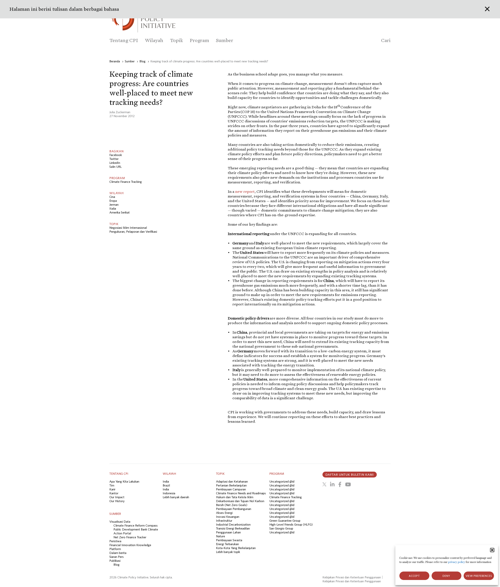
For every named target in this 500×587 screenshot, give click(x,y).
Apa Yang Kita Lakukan (124, 481)
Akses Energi (224, 512)
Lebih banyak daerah (176, 497)
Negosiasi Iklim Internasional (128, 227)
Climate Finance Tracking (125, 181)
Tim (111, 485)
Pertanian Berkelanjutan (231, 485)
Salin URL (115, 166)
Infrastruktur (224, 520)
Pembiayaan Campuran (231, 489)
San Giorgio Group (281, 528)
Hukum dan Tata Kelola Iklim (234, 497)
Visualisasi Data (119, 521)
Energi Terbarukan (227, 544)
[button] (492, 550)
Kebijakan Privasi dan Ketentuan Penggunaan (351, 577)
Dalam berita (117, 553)
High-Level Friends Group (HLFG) (291, 524)
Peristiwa (115, 541)
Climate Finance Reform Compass (135, 525)
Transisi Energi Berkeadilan (233, 528)
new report (245, 191)
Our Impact (116, 497)
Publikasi (115, 560)
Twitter (114, 159)
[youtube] (348, 484)
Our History (117, 501)
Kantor (113, 493)
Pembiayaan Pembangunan (233, 509)
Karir (112, 489)
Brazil (166, 485)
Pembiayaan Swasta (229, 540)
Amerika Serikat (119, 212)
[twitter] (324, 484)
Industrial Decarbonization (233, 524)
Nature (220, 536)
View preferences (479, 575)
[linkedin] (332, 484)
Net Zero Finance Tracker (129, 537)
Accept (414, 575)
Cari (386, 40)
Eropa (113, 200)
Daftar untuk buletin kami (349, 474)
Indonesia (169, 493)
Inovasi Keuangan (227, 516)
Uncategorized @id (281, 481)
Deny (446, 575)
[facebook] (339, 484)
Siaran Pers (116, 556)
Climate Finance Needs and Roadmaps (241, 493)
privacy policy (456, 562)
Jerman (114, 204)
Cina (112, 196)
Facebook (115, 155)
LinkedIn (114, 162)
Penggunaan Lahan (228, 532)
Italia (112, 208)
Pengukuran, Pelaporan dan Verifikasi (133, 231)
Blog (116, 564)
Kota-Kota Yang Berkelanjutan (236, 548)
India (166, 481)
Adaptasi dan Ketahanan (232, 481)
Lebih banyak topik (228, 552)
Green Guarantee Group (284, 520)
